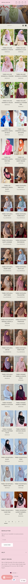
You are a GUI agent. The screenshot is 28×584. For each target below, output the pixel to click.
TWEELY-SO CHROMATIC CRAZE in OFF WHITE (20, 130)
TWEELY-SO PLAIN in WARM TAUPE (21, 348)
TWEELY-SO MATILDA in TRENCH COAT (7, 484)
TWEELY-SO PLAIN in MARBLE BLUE (21, 214)
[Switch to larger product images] (23, 25)
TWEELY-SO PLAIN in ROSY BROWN (21, 241)
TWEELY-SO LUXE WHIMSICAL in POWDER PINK (21, 102)
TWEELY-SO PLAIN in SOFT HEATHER (7, 375)
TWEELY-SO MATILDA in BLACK (7, 458)
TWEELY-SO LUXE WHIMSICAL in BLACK (7, 101)
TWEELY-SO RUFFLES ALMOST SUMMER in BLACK (20, 512)
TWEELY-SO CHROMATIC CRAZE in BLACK (7, 187)
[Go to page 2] (22, 521)
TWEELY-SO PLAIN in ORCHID (7, 348)
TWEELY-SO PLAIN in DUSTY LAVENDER (7, 241)
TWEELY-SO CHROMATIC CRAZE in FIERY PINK (7, 159)
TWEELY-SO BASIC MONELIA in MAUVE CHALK (21, 376)
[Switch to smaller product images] (25, 25)
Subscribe (7, 544)
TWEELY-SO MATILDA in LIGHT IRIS (21, 484)
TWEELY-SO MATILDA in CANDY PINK (7, 511)
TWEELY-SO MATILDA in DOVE (21, 458)
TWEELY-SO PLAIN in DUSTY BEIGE (7, 294)
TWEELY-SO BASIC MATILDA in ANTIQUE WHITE (7, 430)
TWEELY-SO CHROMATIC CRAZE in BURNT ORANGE (20, 159)
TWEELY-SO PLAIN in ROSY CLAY (21, 186)
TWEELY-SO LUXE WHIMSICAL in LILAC (21, 48)
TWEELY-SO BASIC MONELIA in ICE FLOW (7, 403)
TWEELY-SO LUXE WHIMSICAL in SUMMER (21, 75)
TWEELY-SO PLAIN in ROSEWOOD (21, 320)
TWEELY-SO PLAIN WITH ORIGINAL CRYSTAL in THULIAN (7, 321)
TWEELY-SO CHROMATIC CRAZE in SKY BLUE (7, 130)
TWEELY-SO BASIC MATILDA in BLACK (21, 430)
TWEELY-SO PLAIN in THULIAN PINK (21, 294)
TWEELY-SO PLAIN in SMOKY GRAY (7, 214)
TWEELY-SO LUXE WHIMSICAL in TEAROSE (7, 75)
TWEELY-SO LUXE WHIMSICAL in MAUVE (7, 48)
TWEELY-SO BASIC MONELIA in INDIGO (21, 403)
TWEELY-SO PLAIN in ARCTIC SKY (21, 267)
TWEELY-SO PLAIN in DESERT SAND (7, 267)
